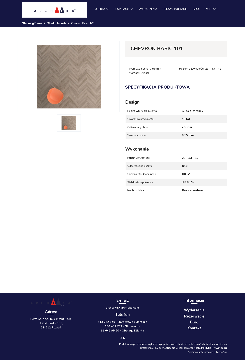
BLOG (196, 9)
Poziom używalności (138, 158)
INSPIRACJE (122, 9)
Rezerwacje (194, 316)
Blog (194, 322)
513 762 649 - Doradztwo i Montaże (122, 322)
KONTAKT (212, 9)
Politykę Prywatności (214, 348)
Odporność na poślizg (139, 166)
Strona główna (32, 23)
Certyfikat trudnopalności (141, 174)
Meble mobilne (135, 190)
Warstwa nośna (136, 135)
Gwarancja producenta (140, 119)
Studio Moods (56, 23)
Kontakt (194, 328)
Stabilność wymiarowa (140, 182)
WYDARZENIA (148, 9)
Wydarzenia (194, 310)
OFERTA (100, 9)
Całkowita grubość (138, 127)
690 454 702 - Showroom (122, 326)
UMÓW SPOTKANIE (175, 9)
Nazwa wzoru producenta (142, 111)
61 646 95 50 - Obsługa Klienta (122, 331)
